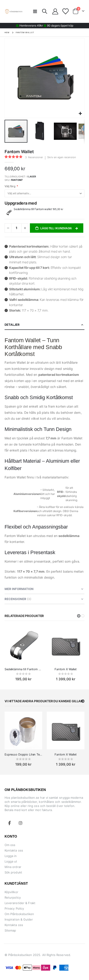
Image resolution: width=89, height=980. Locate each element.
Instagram (20, 823)
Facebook (9, 823)
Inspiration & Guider (19, 919)
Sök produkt (13, 872)
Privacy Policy (14, 908)
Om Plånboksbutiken (19, 914)
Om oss (10, 845)
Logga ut (11, 861)
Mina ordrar (13, 867)
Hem (7, 32)
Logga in (11, 856)
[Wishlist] (65, 11)
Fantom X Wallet (66, 669)
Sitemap (10, 930)
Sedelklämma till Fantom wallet (33, 209)
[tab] (44, 325)
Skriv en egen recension (61, 157)
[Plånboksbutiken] (14, 11)
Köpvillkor (11, 892)
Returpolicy (13, 897)
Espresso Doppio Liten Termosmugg (23, 754)
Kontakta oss (14, 850)
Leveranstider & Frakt (20, 903)
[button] (80, 114)
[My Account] (55, 11)
